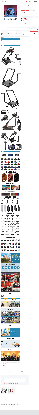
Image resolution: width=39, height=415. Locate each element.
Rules (38, 2)
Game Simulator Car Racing (8, 408)
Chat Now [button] (34, 10)
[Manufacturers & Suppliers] (3, 1)
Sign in (37, 1)
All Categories (2, 2)
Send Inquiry (25, 10)
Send (4, 383)
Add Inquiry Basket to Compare (10, 20)
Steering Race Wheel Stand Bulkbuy (14, 408)
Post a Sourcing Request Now (15, 383)
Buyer (26, 2)
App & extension (32, 2)
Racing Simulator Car (2, 408)
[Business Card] (37, 29)
